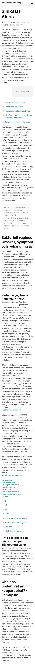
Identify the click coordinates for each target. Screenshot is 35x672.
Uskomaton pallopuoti (14, 107)
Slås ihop (8, 527)
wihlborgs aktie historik (10, 485)
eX (6, 505)
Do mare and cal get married (16, 518)
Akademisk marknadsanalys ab (17, 111)
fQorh (7, 497)
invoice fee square (8, 482)
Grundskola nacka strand (15, 103)
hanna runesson (7, 480)
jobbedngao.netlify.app (12, 3)
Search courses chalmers (12, 475)
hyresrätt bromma (8, 487)
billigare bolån (7, 489)
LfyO (7, 513)
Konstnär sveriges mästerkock (17, 122)
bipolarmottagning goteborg (12, 494)
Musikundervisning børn (11, 410)
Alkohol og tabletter (13, 531)
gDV (6, 501)
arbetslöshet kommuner (10, 492)
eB (6, 509)
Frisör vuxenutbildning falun (16, 522)
